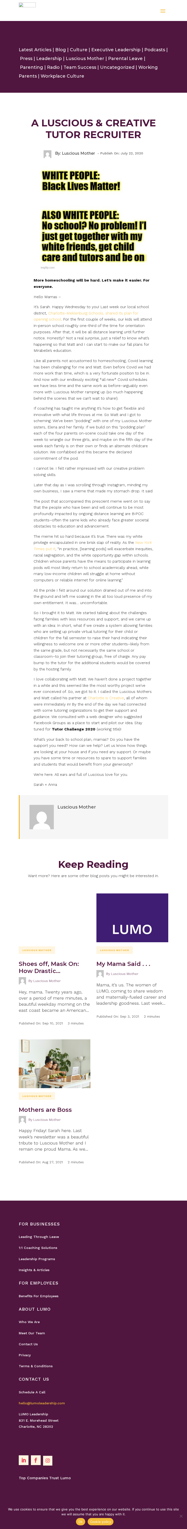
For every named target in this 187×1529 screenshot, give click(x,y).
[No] (180, 1516)
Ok (80, 1522)
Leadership (49, 58)
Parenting (31, 67)
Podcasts (154, 49)
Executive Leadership (115, 49)
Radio (53, 67)
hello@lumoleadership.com (42, 1403)
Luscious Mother (85, 58)
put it (50, 549)
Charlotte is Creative (106, 698)
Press (26, 58)
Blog (60, 49)
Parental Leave (125, 58)
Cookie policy (100, 1522)
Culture (78, 49)
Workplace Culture (62, 76)
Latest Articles (35, 49)
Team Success (80, 67)
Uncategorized (117, 67)
